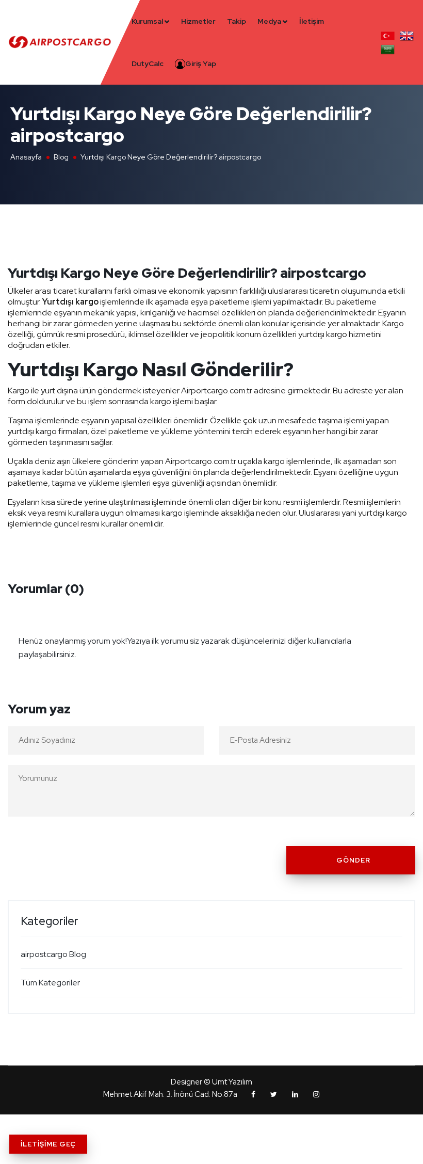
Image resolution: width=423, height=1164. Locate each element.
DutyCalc (148, 63)
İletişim (311, 21)
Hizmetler (198, 21)
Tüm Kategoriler (50, 982)
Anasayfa (26, 157)
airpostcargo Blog (53, 954)
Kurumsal (147, 21)
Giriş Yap (200, 63)
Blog (61, 157)
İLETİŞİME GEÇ (48, 1144)
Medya (269, 21)
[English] (407, 35)
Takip (236, 21)
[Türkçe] (388, 35)
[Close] (404, 634)
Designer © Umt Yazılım (211, 1082)
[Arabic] (388, 48)
